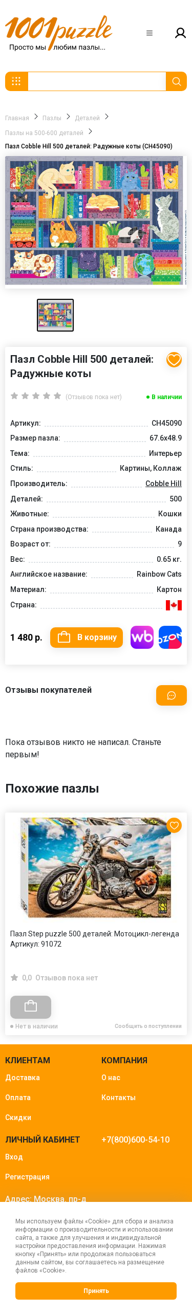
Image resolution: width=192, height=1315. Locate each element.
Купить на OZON (170, 637)
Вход (14, 1157)
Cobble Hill (163, 483)
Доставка (22, 1077)
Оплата (18, 1097)
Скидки (18, 1117)
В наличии (167, 397)
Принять (96, 1291)
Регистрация (27, 1177)
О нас (110, 1077)
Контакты (118, 1097)
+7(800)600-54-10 (135, 1140)
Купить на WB (142, 637)
